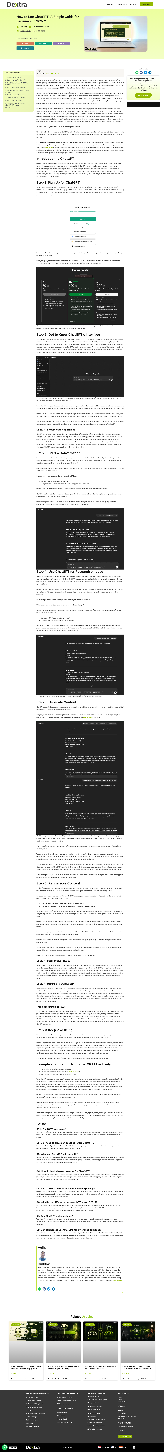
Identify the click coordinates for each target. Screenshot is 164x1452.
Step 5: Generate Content (15, 95)
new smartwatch (73, 1072)
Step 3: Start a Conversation (16, 87)
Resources (121, 4)
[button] (39, 1289)
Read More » (14, 1373)
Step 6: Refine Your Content (16, 98)
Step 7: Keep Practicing (14, 100)
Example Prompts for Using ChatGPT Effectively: (15, 104)
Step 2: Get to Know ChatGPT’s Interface (16, 84)
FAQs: (9, 108)
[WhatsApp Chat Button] (5, 1447)
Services (110, 4)
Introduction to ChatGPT (14, 77)
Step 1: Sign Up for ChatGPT (16, 80)
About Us (133, 4)
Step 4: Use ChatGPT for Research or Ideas (17, 91)
